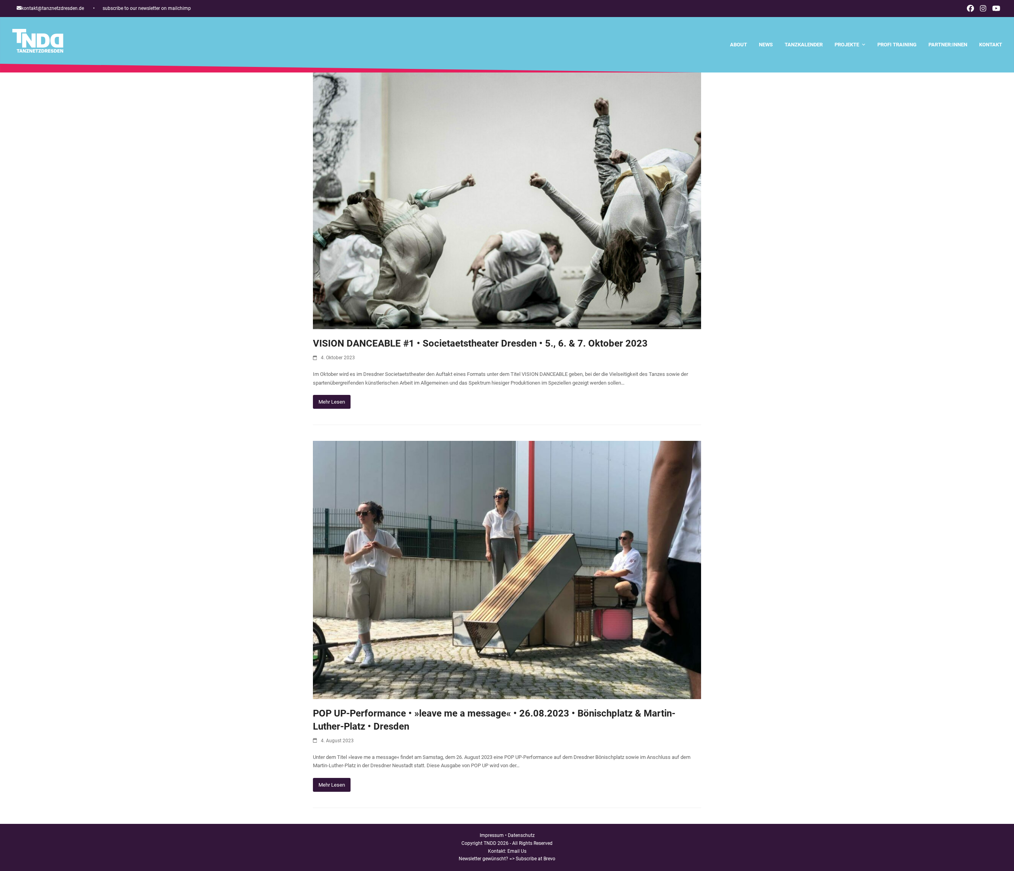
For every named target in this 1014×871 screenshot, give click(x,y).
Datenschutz (521, 835)
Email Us (516, 851)
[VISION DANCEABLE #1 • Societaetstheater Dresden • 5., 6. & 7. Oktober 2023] (507, 201)
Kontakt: (497, 851)
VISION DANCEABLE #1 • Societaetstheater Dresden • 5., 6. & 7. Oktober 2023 (480, 343)
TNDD (490, 843)
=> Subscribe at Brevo (532, 858)
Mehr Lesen (331, 402)
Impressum (492, 835)
